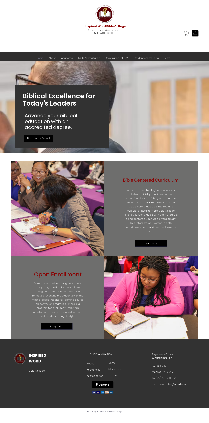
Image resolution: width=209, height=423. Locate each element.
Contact (112, 375)
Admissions (114, 369)
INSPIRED (37, 355)
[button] (186, 33)
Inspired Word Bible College (105, 26)
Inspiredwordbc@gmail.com (169, 384)
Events (111, 363)
